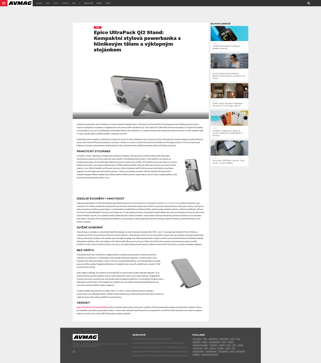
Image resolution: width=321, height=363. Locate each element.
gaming (212, 348)
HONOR (222, 345)
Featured (197, 339)
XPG (234, 345)
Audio (40, 3)
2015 (205, 348)
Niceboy (196, 355)
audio (240, 345)
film (205, 339)
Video (108, 3)
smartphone (198, 351)
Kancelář (88, 3)
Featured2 (224, 339)
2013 (238, 339)
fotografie (223, 351)
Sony (224, 342)
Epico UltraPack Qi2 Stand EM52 (92, 307)
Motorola (240, 351)
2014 (232, 339)
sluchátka (197, 348)
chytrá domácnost (210, 355)
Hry (74, 3)
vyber (204, 342)
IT (80, 3)
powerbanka (211, 351)
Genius (230, 342)
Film (48, 3)
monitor (213, 345)
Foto (55, 3)
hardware (213, 339)
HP (233, 348)
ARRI (232, 351)
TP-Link (220, 348)
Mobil (99, 3)
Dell (228, 345)
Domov (65, 3)
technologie (214, 342)
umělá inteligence (200, 345)
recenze (196, 342)
